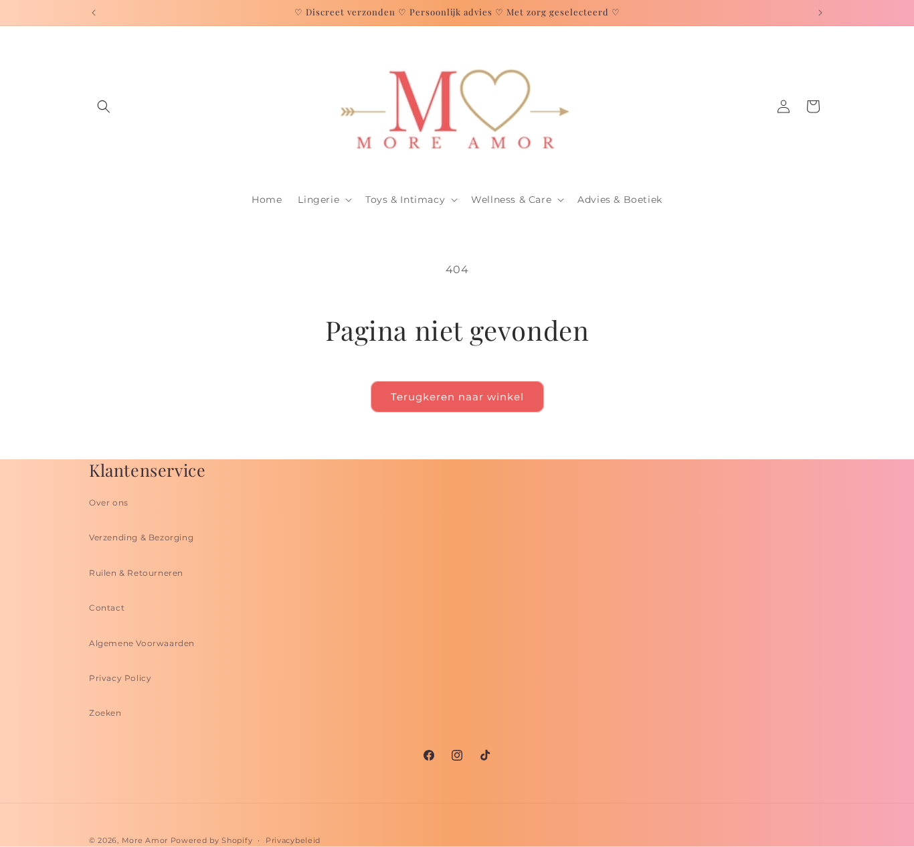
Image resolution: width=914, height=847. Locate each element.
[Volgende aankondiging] (820, 12)
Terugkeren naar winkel (457, 396)
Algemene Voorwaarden (142, 643)
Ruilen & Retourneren (136, 573)
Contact (106, 608)
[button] (103, 106)
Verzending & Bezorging (141, 537)
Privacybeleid (293, 840)
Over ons (108, 502)
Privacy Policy (120, 678)
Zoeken (105, 713)
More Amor (145, 840)
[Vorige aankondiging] (93, 12)
